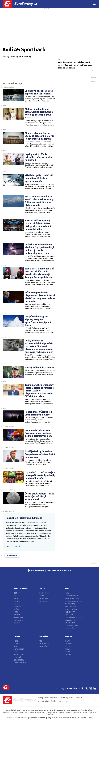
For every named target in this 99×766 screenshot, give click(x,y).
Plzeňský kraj (70, 612)
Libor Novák (15, 546)
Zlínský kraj (69, 615)
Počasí (16, 609)
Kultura (17, 604)
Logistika (17, 607)
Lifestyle (68, 646)
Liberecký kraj (70, 623)
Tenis (16, 646)
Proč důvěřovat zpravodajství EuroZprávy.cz (50, 570)
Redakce (53, 697)
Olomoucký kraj (71, 609)
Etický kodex (43, 697)
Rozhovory (43, 593)
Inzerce (78, 697)
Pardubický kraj (71, 620)
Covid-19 (17, 623)
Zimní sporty (19, 660)
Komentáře (43, 598)
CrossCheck (18, 620)
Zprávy (67, 641)
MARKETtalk (18, 617)
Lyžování (17, 657)
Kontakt (61, 697)
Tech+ (41, 641)
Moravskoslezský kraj (73, 601)
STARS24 (68, 636)
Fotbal (16, 644)
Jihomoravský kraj (72, 598)
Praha (67, 593)
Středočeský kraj (71, 596)
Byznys (17, 601)
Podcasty (43, 601)
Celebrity (68, 644)
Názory (42, 588)
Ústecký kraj (70, 604)
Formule (17, 652)
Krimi (16, 612)
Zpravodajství (20, 588)
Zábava (67, 652)
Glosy (41, 596)
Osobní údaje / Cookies (47, 701)
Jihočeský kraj (70, 607)
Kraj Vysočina (70, 628)
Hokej (16, 641)
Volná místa (63, 701)
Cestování (43, 646)
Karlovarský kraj (71, 626)
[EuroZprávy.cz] (22, 4)
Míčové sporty (19, 655)
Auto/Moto (44, 644)
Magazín (17, 615)
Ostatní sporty (20, 663)
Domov (16, 593)
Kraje (67, 588)
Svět (16, 596)
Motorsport (19, 649)
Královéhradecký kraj (73, 617)
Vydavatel (70, 697)
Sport (16, 598)
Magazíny (43, 636)
